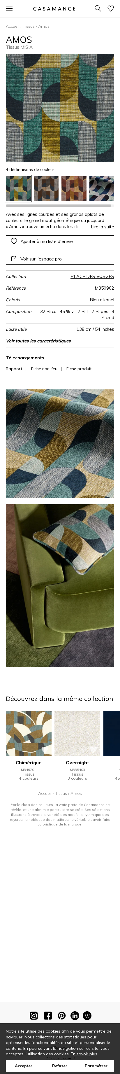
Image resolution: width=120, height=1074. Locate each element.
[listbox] (60, 188)
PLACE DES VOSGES (92, 276)
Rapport (14, 368)
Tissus (29, 26)
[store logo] (54, 9)
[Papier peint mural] (87, 1016)
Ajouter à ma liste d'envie (46, 241)
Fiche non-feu (44, 368)
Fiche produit (78, 368)
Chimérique (29, 762)
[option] (18, 188)
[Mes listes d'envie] (110, 9)
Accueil (12, 26)
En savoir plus (84, 1053)
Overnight (77, 762)
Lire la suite (102, 227)
